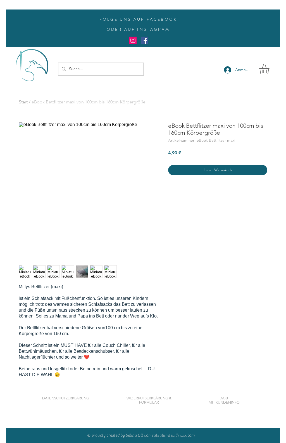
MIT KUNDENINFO (224, 402)
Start (23, 102)
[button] (270, 69)
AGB (224, 398)
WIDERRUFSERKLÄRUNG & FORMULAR (149, 400)
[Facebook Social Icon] (144, 40)
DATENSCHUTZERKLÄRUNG (65, 398)
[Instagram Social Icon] (133, 40)
